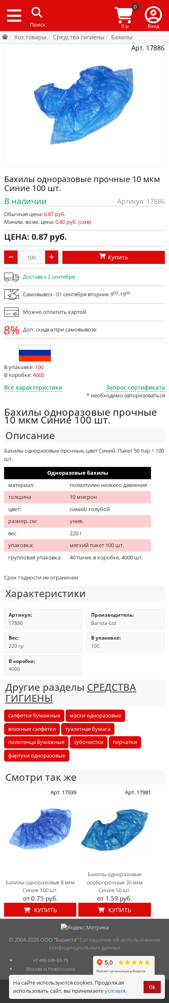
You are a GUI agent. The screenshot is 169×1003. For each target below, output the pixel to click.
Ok (152, 987)
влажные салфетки (32, 729)
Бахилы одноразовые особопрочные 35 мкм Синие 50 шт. (115, 882)
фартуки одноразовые (36, 755)
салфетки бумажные (34, 715)
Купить (44, 910)
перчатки (125, 742)
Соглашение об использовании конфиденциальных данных (105, 943)
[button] (153, 16)
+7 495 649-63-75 (50, 960)
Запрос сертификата (135, 387)
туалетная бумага (87, 729)
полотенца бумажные (36, 742)
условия (115, 990)
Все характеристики (33, 387)
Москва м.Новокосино (50, 969)
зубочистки (88, 742)
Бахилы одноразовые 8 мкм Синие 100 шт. (40, 886)
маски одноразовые (95, 715)
